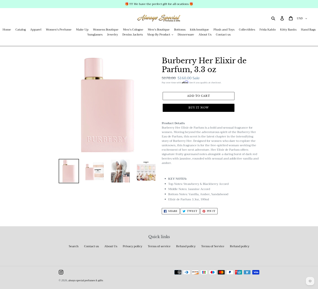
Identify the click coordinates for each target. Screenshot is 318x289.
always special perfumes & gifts (85, 280)
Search (74, 246)
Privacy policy (132, 246)
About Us (110, 246)
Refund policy (186, 246)
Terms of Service (212, 246)
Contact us (91, 246)
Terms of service (159, 246)
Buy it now (198, 107)
